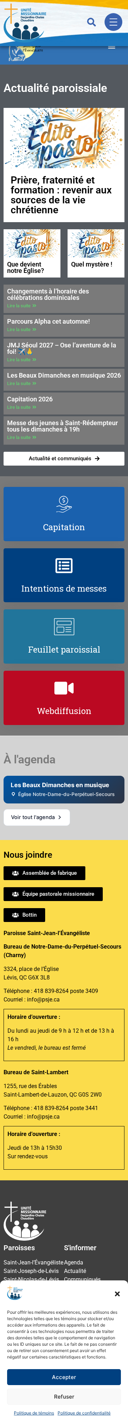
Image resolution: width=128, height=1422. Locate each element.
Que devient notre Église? (25, 267)
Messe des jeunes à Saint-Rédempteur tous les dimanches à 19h (62, 426)
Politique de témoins (34, 1413)
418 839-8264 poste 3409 (66, 991)
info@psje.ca (43, 999)
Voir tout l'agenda (33, 817)
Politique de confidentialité (84, 1413)
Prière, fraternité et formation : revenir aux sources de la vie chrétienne (61, 195)
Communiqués (82, 1279)
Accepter (64, 1377)
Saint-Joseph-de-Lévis (31, 1271)
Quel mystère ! (91, 264)
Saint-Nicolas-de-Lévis (31, 1279)
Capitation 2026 (30, 399)
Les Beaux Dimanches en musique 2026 (64, 375)
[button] (117, 1293)
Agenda (73, 1262)
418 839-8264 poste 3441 (66, 1108)
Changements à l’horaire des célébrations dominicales (48, 294)
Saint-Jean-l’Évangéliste (33, 1262)
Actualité (75, 1271)
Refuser (64, 1396)
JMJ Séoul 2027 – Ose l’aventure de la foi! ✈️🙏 (61, 348)
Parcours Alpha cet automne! (48, 321)
